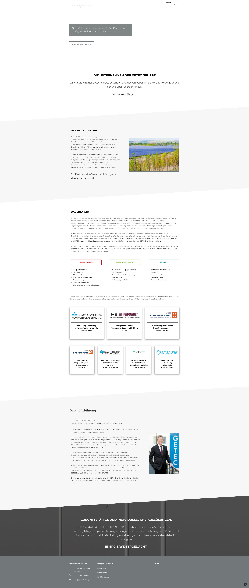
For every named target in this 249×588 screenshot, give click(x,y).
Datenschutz (102, 573)
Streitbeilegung (103, 577)
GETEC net (164, 262)
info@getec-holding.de (82, 580)
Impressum (101, 568)
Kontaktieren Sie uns (81, 44)
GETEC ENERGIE (86, 262)
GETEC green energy (125, 262)
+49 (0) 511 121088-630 (82, 575)
